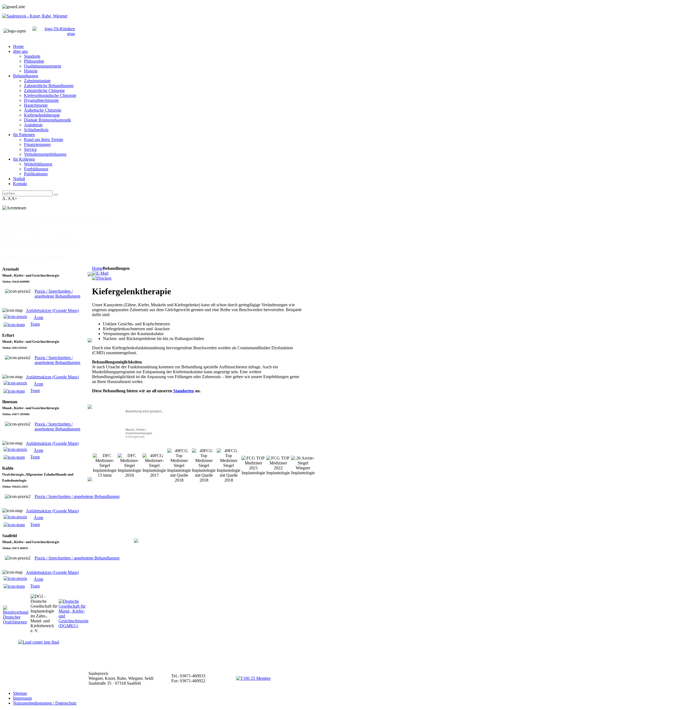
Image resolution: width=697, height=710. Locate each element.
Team (35, 324)
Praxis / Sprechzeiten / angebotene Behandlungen (57, 293)
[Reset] (56, 194)
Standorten (183, 390)
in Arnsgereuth (139, 433)
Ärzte (38, 317)
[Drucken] (101, 278)
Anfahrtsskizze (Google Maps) (52, 310)
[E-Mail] (100, 273)
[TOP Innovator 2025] (253, 678)
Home (97, 268)
